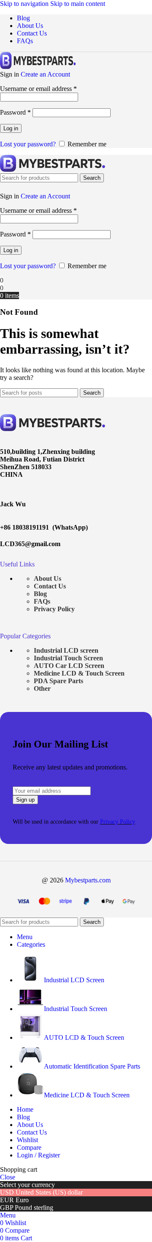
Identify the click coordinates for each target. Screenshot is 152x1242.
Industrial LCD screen (66, 650)
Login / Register (38, 1155)
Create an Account (45, 74)
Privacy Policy (54, 609)
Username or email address (38, 88)
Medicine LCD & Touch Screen (79, 673)
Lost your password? (28, 144)
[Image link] (53, 428)
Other (42, 688)
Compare (29, 1147)
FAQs (42, 601)
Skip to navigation (25, 3)
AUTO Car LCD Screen (69, 665)
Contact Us (50, 586)
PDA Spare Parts (58, 680)
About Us (47, 578)
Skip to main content (77, 3)
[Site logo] (38, 66)
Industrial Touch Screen (68, 658)
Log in (10, 128)
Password (15, 112)
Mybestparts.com (88, 880)
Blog (40, 593)
